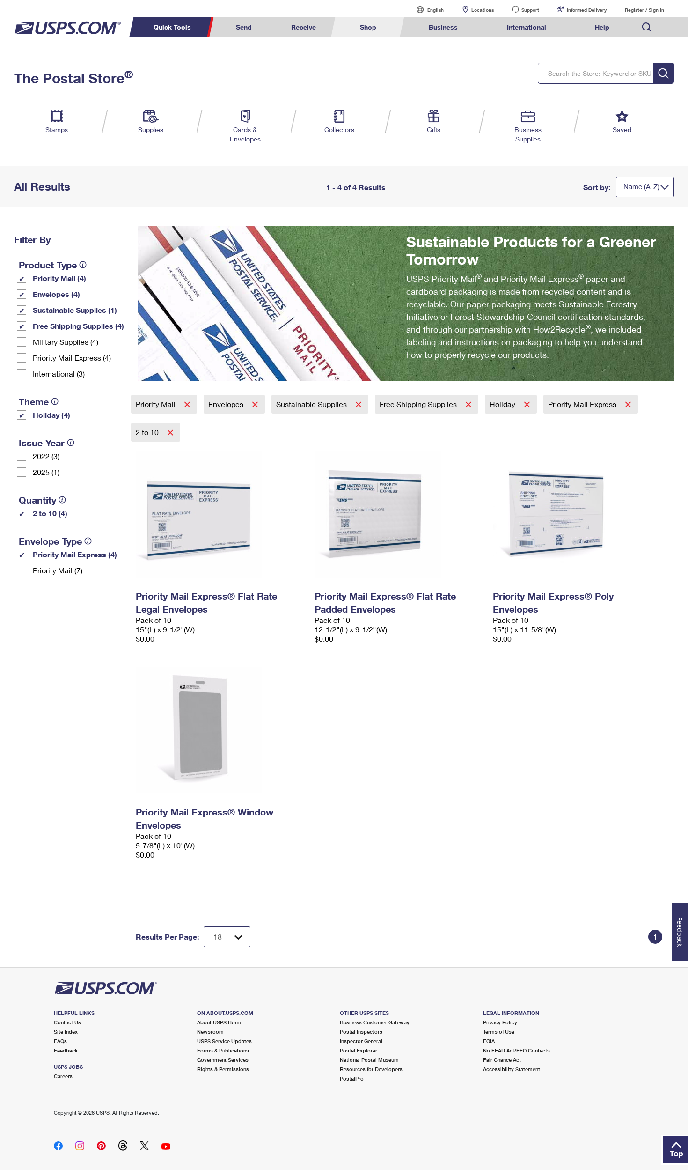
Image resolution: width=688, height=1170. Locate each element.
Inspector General (361, 1041)
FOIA (489, 1041)
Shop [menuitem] (368, 27)
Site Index (66, 1032)
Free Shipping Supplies (419, 404)
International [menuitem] (526, 27)
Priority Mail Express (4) (72, 357)
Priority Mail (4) (59, 278)
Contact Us (67, 1022)
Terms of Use (498, 1032)
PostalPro (352, 1078)
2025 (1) (46, 471)
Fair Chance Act (502, 1060)
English (426, 9)
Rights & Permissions (223, 1069)
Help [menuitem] (602, 27)
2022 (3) (46, 456)
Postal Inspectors (361, 1032)
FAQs (60, 1041)
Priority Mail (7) (57, 570)
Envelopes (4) (56, 293)
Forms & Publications (223, 1050)
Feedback (66, 1050)
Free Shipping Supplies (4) (78, 325)
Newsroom (210, 1032)
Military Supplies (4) (65, 341)
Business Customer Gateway (375, 1022)
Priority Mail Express (583, 404)
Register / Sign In (644, 10)
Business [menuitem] (443, 27)
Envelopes (226, 404)
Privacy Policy (500, 1022)
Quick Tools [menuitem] (172, 27)
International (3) (59, 373)
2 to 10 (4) (50, 513)
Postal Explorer (358, 1050)
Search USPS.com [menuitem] (647, 27)
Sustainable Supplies (312, 404)
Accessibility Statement (511, 1069)
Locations (482, 10)
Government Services (223, 1060)
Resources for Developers (371, 1069)
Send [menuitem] (244, 27)
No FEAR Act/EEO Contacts (516, 1050)
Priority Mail (156, 404)
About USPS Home (219, 1022)
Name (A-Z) (641, 186)
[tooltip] (83, 264)
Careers (63, 1076)
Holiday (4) (51, 414)
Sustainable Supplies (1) (75, 309)
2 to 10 (148, 432)
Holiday (503, 404)
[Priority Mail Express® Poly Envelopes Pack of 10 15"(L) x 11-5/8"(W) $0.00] (577, 514)
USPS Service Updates (224, 1041)
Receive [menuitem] (303, 27)
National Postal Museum (369, 1060)
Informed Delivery (587, 10)
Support (530, 10)
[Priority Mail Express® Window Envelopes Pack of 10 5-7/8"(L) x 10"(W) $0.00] (220, 730)
